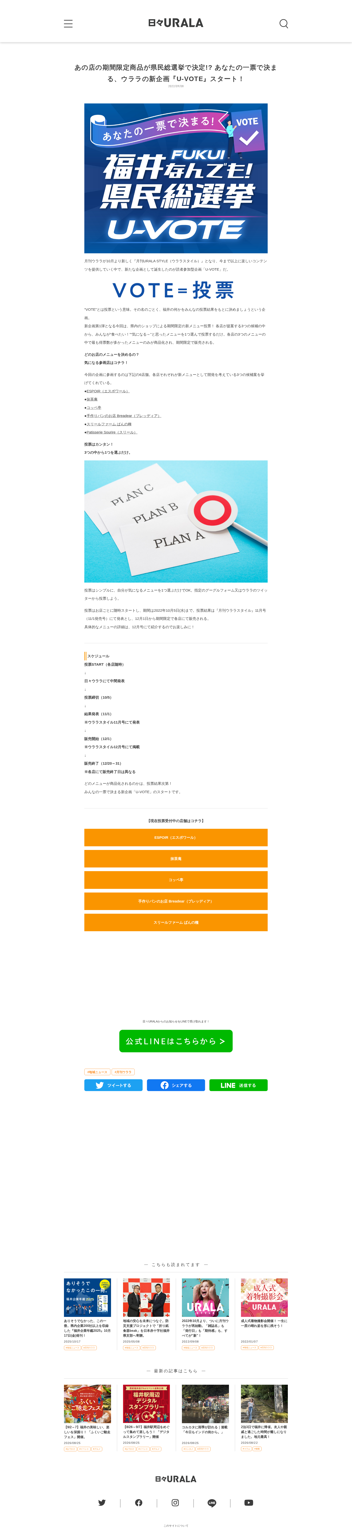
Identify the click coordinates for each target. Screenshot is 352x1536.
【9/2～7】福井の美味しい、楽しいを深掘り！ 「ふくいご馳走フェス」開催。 (87, 1432)
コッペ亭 (94, 408)
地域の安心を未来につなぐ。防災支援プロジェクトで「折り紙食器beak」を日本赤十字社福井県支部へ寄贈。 (146, 1328)
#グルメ (96, 1449)
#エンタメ (188, 1449)
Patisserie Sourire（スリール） (112, 432)
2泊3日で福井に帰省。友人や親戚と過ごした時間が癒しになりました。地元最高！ (264, 1431)
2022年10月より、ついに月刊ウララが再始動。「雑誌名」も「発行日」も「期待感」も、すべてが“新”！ (205, 1328)
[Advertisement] (176, 976)
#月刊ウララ (123, 1072)
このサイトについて (176, 1525)
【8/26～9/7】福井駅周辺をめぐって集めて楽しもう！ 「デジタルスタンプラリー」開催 (146, 1431)
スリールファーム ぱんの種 (109, 424)
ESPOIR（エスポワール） (108, 391)
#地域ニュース (97, 1072)
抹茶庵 (92, 399)
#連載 (257, 1449)
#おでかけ (70, 1449)
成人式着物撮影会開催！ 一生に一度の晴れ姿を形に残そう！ (264, 1323)
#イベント (84, 1449)
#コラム (246, 1449)
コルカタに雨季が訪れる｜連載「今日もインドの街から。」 (205, 1429)
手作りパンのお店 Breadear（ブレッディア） (124, 416)
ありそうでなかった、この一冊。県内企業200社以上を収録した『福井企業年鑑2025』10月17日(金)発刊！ (87, 1328)
